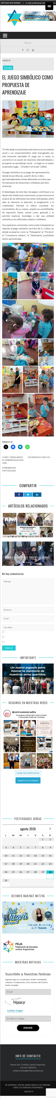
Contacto (28, 1091)
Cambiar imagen (15, 1010)
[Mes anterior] (5, 828)
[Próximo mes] (50, 828)
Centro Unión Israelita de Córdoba (34, 1085)
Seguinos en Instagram (28, 780)
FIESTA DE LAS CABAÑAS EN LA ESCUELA (28, 529)
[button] (11, 728)
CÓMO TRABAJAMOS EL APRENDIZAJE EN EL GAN (13, 460)
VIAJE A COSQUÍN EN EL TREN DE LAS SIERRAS (28, 557)
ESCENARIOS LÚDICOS (39, 457)
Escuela (8, 67)
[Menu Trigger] (49, 6)
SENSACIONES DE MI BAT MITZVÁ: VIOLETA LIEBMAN (28, 926)
